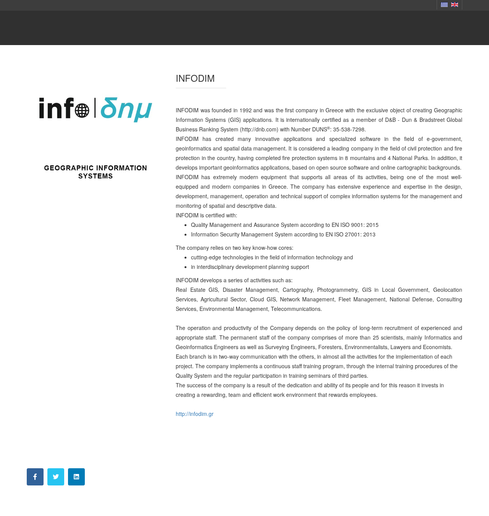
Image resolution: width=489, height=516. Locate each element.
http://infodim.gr (195, 413)
